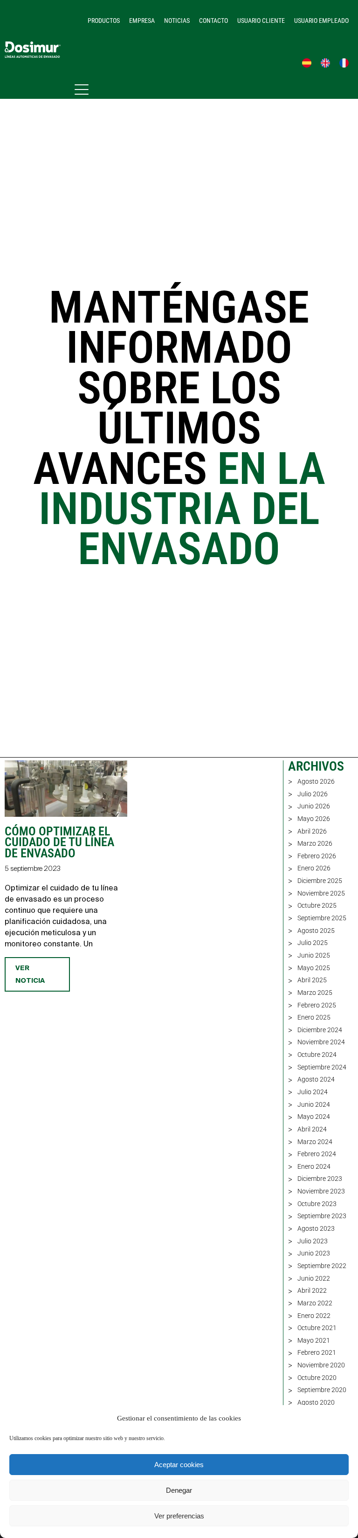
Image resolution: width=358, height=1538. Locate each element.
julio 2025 (312, 942)
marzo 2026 (314, 843)
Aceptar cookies (179, 1465)
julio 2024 (312, 1092)
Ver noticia (30, 974)
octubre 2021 (317, 1327)
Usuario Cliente (261, 20)
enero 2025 (313, 1017)
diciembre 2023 (319, 1178)
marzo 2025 (314, 992)
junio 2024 (313, 1104)
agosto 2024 (316, 1079)
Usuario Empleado (321, 20)
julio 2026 (312, 794)
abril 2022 (312, 1290)
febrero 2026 (316, 856)
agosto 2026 (316, 781)
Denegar (179, 1490)
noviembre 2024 (321, 1042)
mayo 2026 (313, 818)
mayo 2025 (313, 968)
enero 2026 (313, 868)
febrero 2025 (316, 1005)
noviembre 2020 (321, 1365)
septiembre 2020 (321, 1389)
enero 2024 (313, 1166)
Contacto (213, 20)
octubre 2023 (317, 1203)
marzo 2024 (314, 1141)
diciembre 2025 (319, 880)
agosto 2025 (316, 930)
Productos (104, 20)
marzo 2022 (314, 1303)
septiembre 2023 (321, 1216)
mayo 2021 (313, 1340)
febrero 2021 (316, 1352)
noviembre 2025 (321, 893)
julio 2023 (312, 1241)
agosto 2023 (316, 1228)
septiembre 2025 (321, 918)
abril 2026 (312, 831)
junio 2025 (313, 955)
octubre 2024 (317, 1054)
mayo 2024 (313, 1116)
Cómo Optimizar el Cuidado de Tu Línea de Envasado (59, 842)
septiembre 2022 (321, 1265)
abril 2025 (312, 980)
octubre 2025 (317, 905)
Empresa (142, 20)
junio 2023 (313, 1253)
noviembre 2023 (321, 1191)
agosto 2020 (316, 1402)
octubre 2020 (317, 1377)
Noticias (177, 20)
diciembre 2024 (319, 1030)
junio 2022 (313, 1278)
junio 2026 (313, 806)
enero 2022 (313, 1315)
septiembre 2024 (321, 1067)
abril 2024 (312, 1129)
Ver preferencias (179, 1516)
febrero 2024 (316, 1154)
